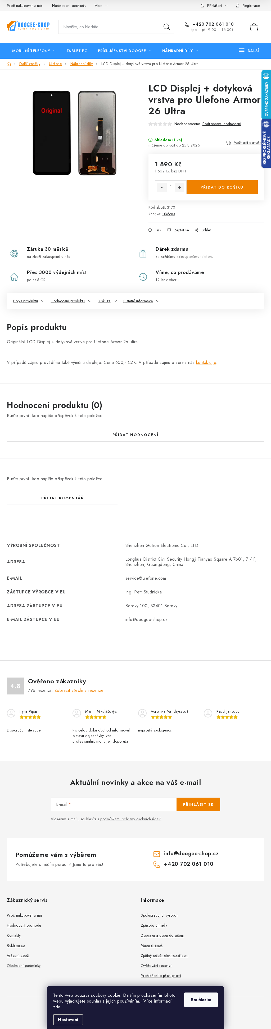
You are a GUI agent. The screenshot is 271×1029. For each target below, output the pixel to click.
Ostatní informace (138, 301)
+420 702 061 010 (212, 24)
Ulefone (168, 214)
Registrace (251, 5)
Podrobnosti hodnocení (221, 123)
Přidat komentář (62, 498)
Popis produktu (25, 301)
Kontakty (14, 935)
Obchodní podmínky (24, 965)
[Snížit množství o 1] (162, 187)
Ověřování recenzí (156, 965)
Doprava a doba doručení (162, 935)
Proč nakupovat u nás (24, 5)
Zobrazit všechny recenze (79, 690)
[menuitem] (34, 51)
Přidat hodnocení (135, 434)
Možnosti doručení (249, 142)
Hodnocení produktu (68, 301)
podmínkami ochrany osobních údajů (130, 819)
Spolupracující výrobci (159, 915)
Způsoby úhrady (154, 925)
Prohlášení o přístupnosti (161, 975)
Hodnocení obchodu (69, 5)
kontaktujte (206, 362)
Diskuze (104, 301)
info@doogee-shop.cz (191, 853)
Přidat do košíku (222, 187)
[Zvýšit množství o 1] (179, 187)
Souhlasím (201, 1000)
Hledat (166, 27)
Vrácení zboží (18, 955)
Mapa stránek (151, 945)
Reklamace (16, 945)
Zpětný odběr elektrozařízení (164, 955)
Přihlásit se (198, 804)
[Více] (249, 51)
